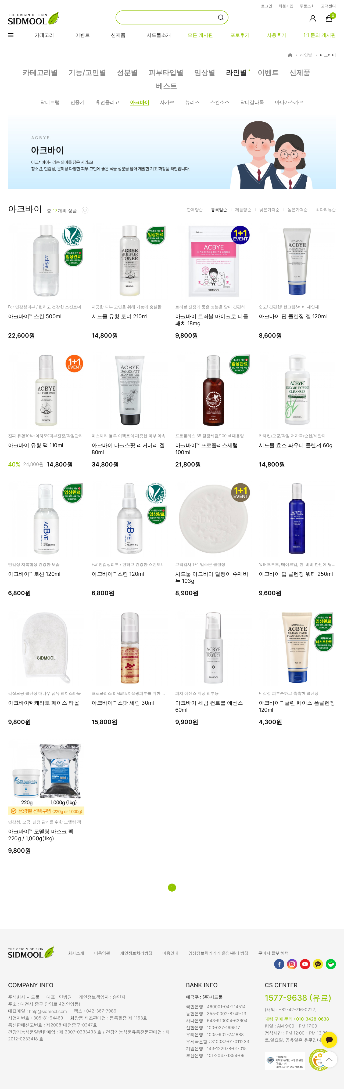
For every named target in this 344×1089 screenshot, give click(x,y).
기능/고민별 (87, 72)
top (329, 1059)
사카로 (167, 102)
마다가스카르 (289, 102)
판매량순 (195, 209)
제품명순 (243, 209)
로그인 (266, 5)
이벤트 (82, 35)
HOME (290, 55)
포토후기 (240, 35)
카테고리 (44, 35)
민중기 (77, 102)
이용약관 (102, 953)
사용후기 (276, 35)
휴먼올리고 (107, 102)
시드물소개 (159, 35)
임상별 (204, 72)
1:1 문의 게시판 (319, 35)
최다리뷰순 (326, 209)
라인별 (306, 55)
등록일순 (219, 209)
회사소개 (76, 953)
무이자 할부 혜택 (273, 953)
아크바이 (328, 55)
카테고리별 (40, 72)
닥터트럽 (49, 102)
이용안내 (170, 953)
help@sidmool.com (48, 1011)
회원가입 (285, 5)
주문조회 (307, 5)
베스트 (166, 86)
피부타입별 (166, 72)
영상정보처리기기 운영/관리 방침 (218, 953)
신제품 (118, 35)
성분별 (127, 72)
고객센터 (328, 5)
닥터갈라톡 (252, 102)
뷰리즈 (192, 102)
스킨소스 (219, 102)
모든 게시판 (200, 35)
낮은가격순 (269, 209)
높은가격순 (298, 209)
